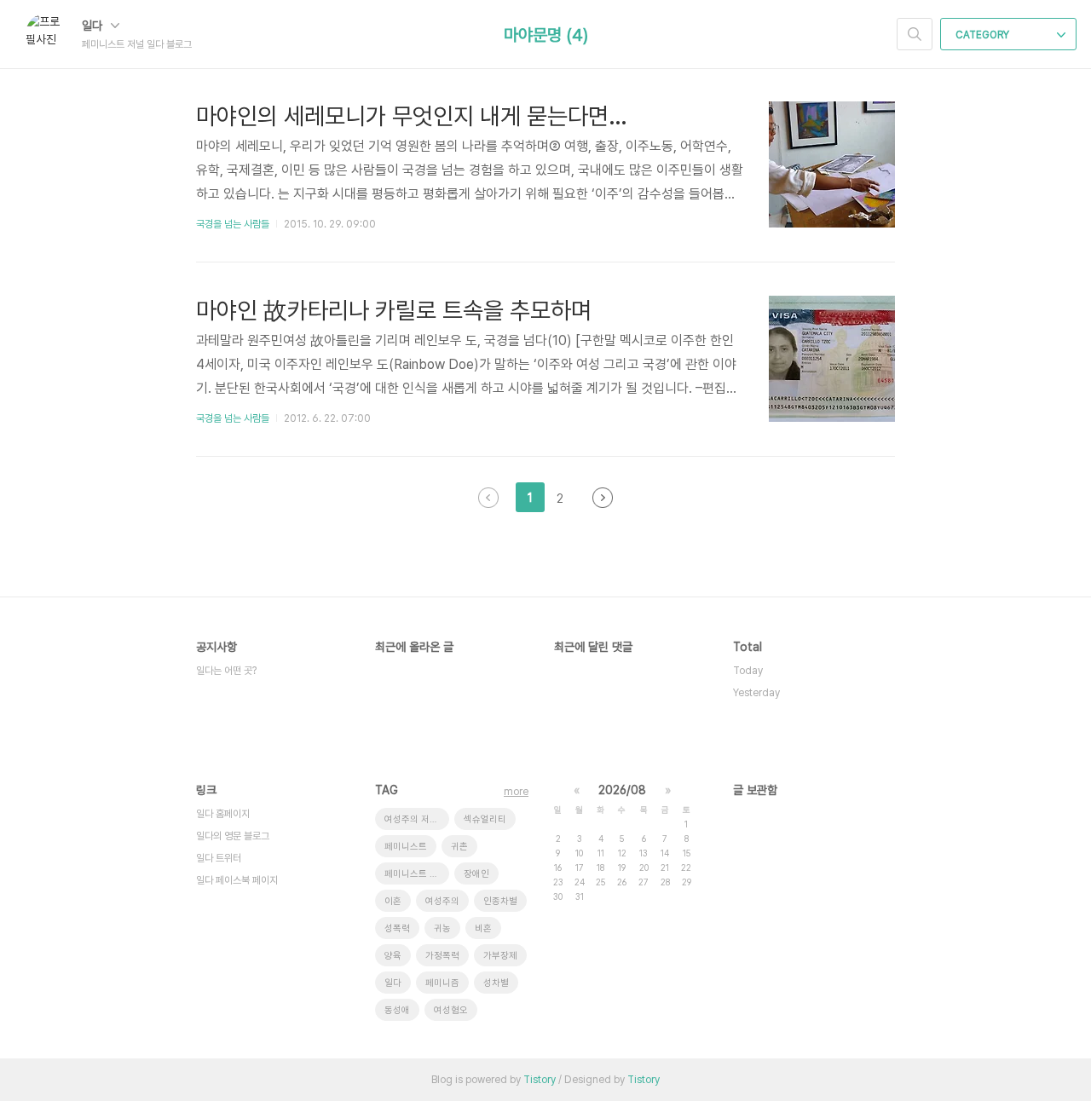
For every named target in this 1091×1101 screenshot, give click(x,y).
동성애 (397, 1010)
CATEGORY (983, 35)
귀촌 (459, 846)
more (516, 792)
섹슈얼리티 (485, 819)
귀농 (442, 928)
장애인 (476, 873)
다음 (602, 497)
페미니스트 (405, 846)
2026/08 (622, 790)
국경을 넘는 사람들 (232, 224)
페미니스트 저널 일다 (416, 873)
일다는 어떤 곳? (226, 671)
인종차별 (500, 901)
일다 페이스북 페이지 (237, 880)
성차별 (496, 983)
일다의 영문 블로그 (232, 836)
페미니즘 (442, 983)
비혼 (483, 928)
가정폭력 (442, 955)
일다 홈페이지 (223, 814)
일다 (94, 25)
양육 (392, 955)
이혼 (392, 901)
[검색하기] (915, 34)
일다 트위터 (218, 858)
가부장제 (500, 955)
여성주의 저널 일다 (416, 819)
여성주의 (442, 901)
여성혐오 (451, 1010)
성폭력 (397, 928)
